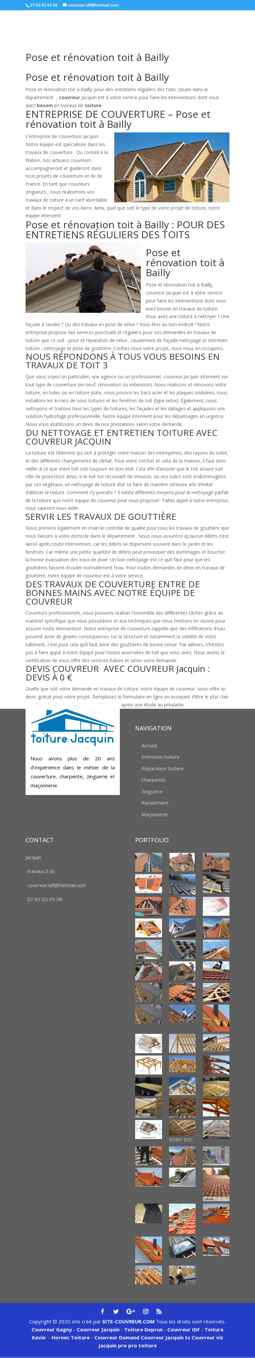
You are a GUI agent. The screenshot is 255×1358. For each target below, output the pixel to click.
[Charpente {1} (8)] (148, 1107)
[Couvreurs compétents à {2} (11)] (148, 1274)
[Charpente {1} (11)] (148, 1129)
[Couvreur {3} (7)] (182, 906)
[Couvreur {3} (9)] (148, 927)
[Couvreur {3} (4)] (182, 884)
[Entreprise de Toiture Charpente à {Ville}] (182, 1155)
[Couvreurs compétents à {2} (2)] (148, 1177)
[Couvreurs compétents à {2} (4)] (216, 1184)
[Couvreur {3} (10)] (182, 927)
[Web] (216, 906)
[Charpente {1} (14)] (216, 1129)
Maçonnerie (154, 814)
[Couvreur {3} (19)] (148, 992)
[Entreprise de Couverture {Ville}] (148, 1155)
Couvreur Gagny (52, 1329)
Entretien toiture (160, 756)
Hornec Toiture (70, 1337)
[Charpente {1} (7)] (216, 1086)
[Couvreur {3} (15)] (148, 970)
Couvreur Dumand (116, 1337)
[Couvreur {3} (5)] (216, 883)
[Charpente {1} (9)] (182, 1107)
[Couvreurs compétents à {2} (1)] (216, 1155)
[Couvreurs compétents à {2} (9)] (182, 1247)
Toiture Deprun (143, 1329)
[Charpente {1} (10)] (216, 1107)
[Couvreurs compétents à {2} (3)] (182, 1177)
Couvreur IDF (183, 1329)
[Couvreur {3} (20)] (182, 992)
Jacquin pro (112, 1345)
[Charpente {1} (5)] (148, 1086)
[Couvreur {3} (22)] (148, 1014)
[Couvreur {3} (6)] (148, 906)
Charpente (153, 779)
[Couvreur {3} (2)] (216, 862)
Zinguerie (152, 791)
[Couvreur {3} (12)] (148, 949)
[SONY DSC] (182, 1127)
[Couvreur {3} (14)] (216, 949)
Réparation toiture (162, 768)
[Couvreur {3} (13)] (182, 949)
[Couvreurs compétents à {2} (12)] (182, 1274)
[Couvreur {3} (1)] (148, 862)
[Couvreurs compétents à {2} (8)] (148, 1250)
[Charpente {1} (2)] (148, 1065)
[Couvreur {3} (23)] (182, 1014)
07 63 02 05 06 (44, 899)
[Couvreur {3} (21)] (216, 992)
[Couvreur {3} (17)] (216, 970)
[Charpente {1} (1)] (148, 1043)
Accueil (149, 745)
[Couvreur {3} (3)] (148, 883)
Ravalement (155, 802)
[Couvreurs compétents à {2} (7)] (216, 1213)
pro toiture (142, 1345)
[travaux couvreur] (182, 970)
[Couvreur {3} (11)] (216, 927)
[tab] (127, 362)
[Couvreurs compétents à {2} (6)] (182, 1219)
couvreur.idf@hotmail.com (56, 885)
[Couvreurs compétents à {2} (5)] (148, 1213)
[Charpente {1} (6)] (182, 1086)
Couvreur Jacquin (98, 1329)
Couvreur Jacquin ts (164, 1337)
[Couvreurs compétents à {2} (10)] (216, 1246)
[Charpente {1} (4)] (216, 1065)
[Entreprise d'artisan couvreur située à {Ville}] (216, 1018)
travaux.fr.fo (41, 871)
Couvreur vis (206, 1337)
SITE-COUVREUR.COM (128, 1321)
